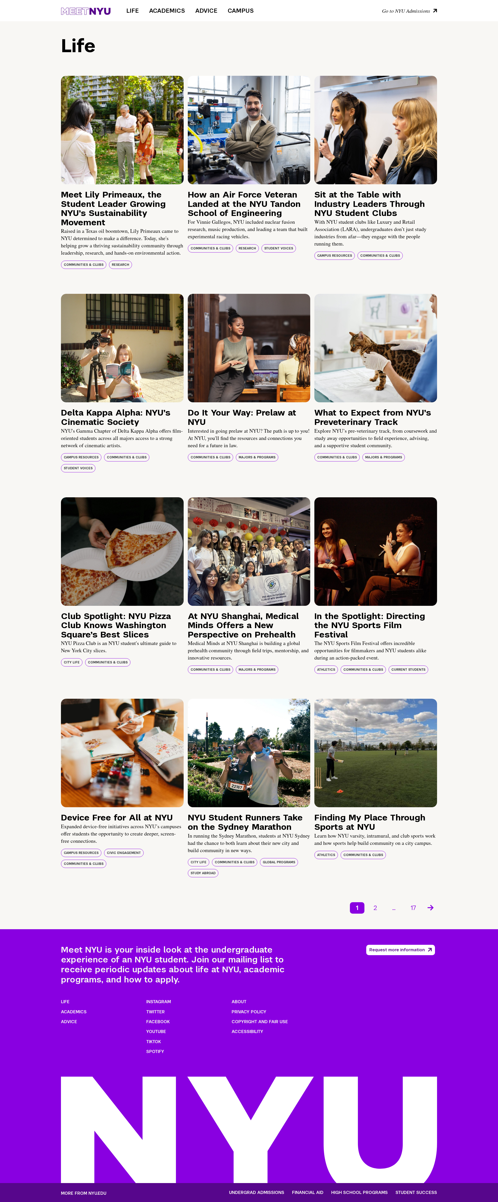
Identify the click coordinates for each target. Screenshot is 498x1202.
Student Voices (278, 248)
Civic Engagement (124, 853)
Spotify (155, 1051)
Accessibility (247, 1031)
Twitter (155, 1012)
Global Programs (279, 862)
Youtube (156, 1031)
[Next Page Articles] (431, 907)
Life (132, 11)
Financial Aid (307, 1193)
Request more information (397, 950)
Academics (167, 11)
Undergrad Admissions (256, 1193)
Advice (206, 11)
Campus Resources (334, 256)
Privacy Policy (249, 1012)
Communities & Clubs (83, 265)
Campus (241, 11)
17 (413, 908)
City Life (72, 662)
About (239, 1001)
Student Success (416, 1193)
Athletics (326, 670)
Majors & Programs (257, 457)
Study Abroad (203, 873)
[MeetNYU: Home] (85, 10)
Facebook (158, 1021)
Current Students (408, 670)
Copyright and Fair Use (260, 1021)
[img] (122, 130)
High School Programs (359, 1193)
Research (120, 265)
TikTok (153, 1041)
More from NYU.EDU (83, 1193)
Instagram (158, 1001)
